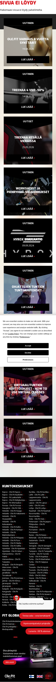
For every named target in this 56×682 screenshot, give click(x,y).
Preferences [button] (25, 337)
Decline (28, 353)
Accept (28, 346)
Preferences (28, 360)
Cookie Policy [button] (13, 334)
